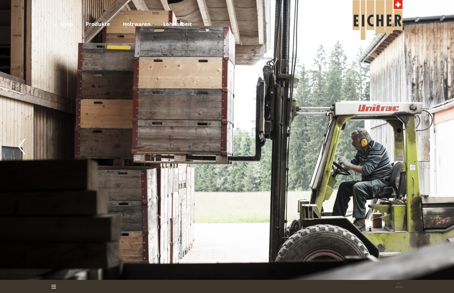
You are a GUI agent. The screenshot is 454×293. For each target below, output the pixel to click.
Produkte (98, 24)
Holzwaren (137, 24)
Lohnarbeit (177, 24)
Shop (66, 24)
